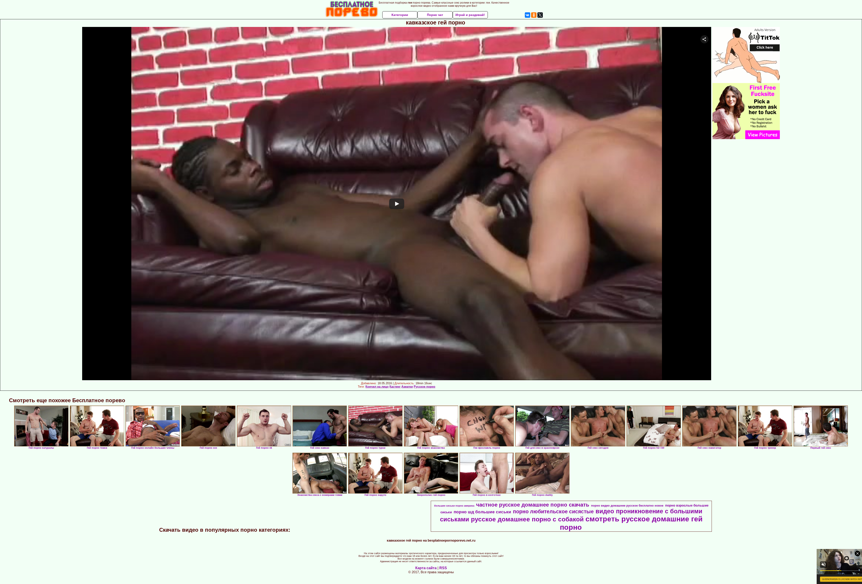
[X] (540, 15)
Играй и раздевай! (470, 15)
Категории (399, 15)
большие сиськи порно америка (454, 505)
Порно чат (435, 15)
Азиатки (407, 386)
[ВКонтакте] (527, 15)
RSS (443, 568)
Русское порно (424, 386)
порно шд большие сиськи (482, 511)
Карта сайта (426, 568)
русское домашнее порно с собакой (527, 519)
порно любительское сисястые (553, 511)
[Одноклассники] (534, 15)
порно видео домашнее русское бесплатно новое (627, 505)
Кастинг (394, 386)
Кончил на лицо (377, 386)
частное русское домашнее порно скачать (532, 505)
